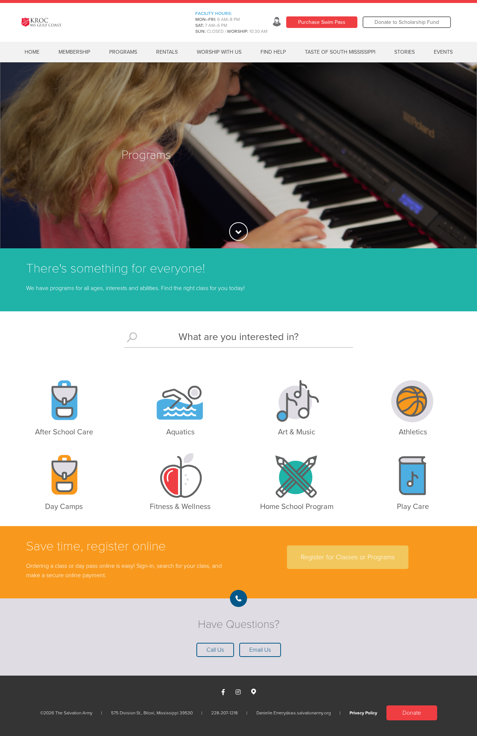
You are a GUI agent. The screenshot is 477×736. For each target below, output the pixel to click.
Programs (123, 52)
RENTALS (167, 52)
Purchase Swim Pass (321, 22)
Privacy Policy (363, 712)
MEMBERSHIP (74, 52)
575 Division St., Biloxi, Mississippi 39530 (152, 712)
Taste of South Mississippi (340, 52)
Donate (411, 713)
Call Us (215, 650)
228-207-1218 (224, 712)
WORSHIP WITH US (219, 52)
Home (32, 52)
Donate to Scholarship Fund (407, 22)
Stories (404, 52)
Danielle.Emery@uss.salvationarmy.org (293, 712)
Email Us (260, 650)
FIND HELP (273, 52)
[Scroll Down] (238, 231)
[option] (238, 155)
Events (443, 52)
